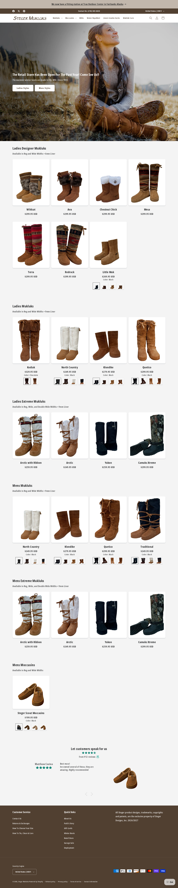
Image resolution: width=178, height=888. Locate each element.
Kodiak (31, 367)
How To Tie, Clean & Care (23, 833)
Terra (31, 272)
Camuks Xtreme (147, 463)
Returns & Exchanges (21, 823)
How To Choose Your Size (23, 828)
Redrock (69, 272)
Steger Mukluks (23, 882)
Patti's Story (69, 823)
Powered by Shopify (36, 882)
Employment (69, 847)
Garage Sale (69, 843)
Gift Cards (68, 828)
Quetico (147, 367)
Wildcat (31, 209)
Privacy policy (63, 882)
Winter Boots (69, 833)
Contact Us (17, 818)
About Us (67, 818)
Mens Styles (44, 88)
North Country (69, 367)
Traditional (147, 547)
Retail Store (69, 838)
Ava (70, 209)
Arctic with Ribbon (31, 463)
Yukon (108, 463)
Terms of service (75, 882)
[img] (89, 753)
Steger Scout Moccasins (31, 713)
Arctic (69, 463)
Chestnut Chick (108, 209)
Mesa (147, 209)
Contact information (91, 882)
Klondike (108, 367)
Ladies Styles (23, 88)
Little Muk (108, 272)
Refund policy (50, 882)
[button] (57, 18)
